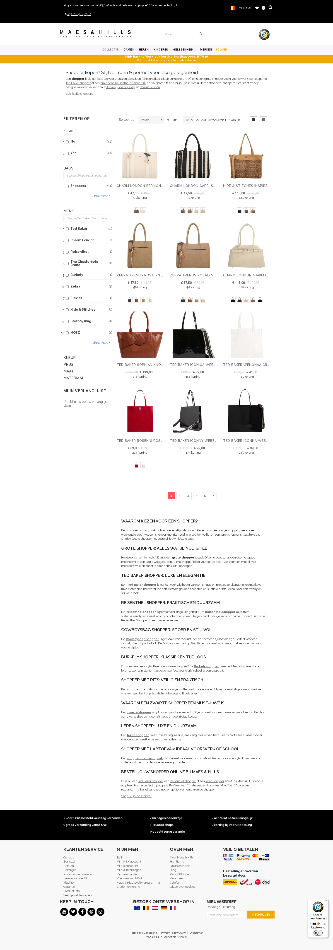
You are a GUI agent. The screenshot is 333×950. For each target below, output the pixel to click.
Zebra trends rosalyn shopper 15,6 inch (209, 275)
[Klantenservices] (263, 7)
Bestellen (69, 861)
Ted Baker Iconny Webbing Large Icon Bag (210, 440)
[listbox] (140, 210)
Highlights (177, 861)
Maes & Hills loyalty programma (138, 882)
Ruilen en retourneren (78, 874)
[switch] (318, 932)
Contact (68, 857)
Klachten (69, 882)
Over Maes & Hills (181, 857)
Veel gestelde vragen (77, 895)
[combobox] (180, 34)
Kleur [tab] (69, 357)
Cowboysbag (126, 87)
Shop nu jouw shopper (136, 796)
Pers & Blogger (180, 874)
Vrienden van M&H (129, 878)
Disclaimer (196, 932)
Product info (71, 891)
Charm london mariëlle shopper (255, 275)
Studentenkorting (128, 886)
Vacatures (176, 878)
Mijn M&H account (129, 861)
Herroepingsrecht (75, 878)
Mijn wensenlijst (127, 866)
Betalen (68, 866)
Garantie (69, 886)
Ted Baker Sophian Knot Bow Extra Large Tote (163, 365)
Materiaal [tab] (73, 378)
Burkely (111, 87)
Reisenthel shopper (183, 781)
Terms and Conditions (143, 932)
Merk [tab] (68, 211)
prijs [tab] (68, 364)
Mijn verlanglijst (257, 8)
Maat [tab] (68, 371)
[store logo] (95, 34)
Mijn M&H (245, 8)
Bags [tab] (68, 168)
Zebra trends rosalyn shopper (147, 275)
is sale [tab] (70, 131)
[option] (136, 210)
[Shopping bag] (270, 7)
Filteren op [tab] (76, 118)
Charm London (150, 87)
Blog (173, 870)
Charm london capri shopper (198, 186)
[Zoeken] (201, 34)
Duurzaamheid (180, 866)
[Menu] (325, 901)
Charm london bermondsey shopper (152, 186)
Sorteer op (127, 119)
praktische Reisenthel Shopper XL (123, 83)
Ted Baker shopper (78, 83)
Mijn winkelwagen (129, 870)
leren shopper (214, 781)
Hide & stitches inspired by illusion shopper (266, 186)
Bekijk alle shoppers (79, 93)
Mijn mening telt (128, 874)
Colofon (175, 882)
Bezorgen (70, 870)
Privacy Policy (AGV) (173, 932)
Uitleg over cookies (182, 886)
